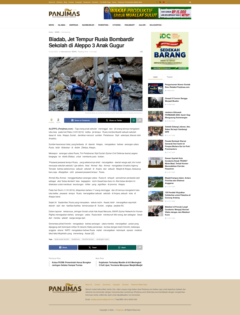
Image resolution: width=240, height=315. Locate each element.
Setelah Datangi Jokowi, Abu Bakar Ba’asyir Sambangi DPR (177, 129)
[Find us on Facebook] (157, 2)
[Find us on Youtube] (163, 2)
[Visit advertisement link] (147, 13)
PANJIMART (130, 25)
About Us (52, 2)
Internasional (65, 32)
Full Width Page (105, 2)
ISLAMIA (61, 25)
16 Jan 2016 (53, 51)
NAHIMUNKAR (88, 25)
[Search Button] (189, 2)
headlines (76, 239)
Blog (65, 2)
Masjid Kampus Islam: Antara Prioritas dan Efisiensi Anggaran (178, 180)
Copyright (78, 2)
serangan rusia (103, 239)
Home (114, 2)
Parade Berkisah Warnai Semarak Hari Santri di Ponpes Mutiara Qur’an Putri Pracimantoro (177, 145)
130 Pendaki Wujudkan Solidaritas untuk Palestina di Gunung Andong (177, 195)
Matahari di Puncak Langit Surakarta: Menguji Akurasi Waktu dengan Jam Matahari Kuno (177, 210)
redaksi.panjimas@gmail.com (102, 299)
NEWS (51, 25)
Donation (95, 2)
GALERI (142, 25)
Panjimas (120, 310)
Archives (59, 2)
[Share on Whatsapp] (133, 120)
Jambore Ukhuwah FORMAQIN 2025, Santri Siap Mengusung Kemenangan (177, 115)
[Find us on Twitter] (160, 2)
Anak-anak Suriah (62, 239)
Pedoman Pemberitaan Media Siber (130, 2)
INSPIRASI (73, 25)
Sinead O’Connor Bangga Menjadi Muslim (176, 99)
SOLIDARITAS (155, 25)
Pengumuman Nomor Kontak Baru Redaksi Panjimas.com (177, 85)
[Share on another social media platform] (139, 120)
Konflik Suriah (88, 239)
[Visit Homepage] (64, 13)
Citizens (116, 25)
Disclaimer (87, 2)
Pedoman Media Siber (139, 284)
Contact (71, 2)
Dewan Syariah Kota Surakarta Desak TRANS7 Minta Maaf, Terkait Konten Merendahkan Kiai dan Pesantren (176, 163)
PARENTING (103, 25)
